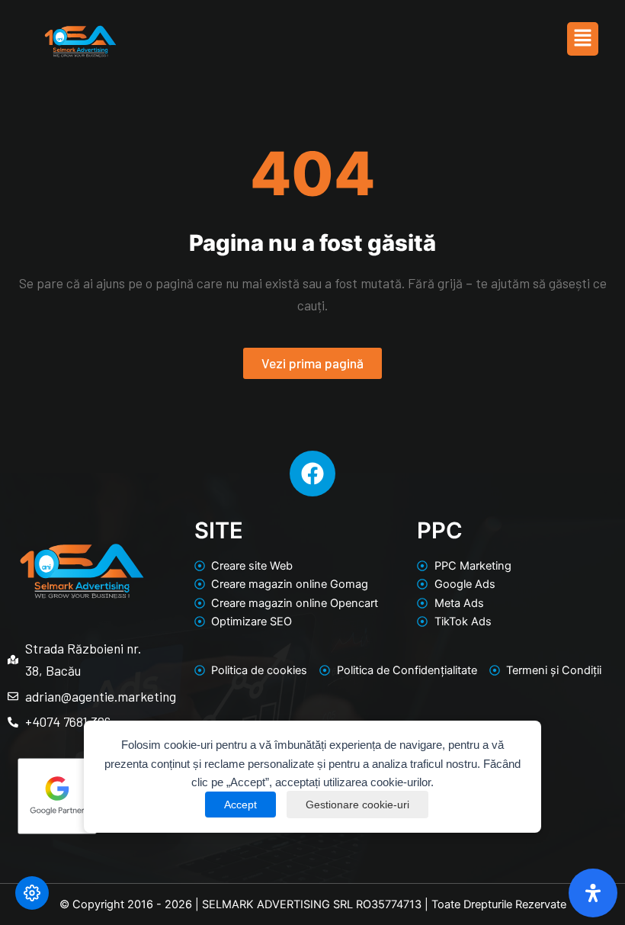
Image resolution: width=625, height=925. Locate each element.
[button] (582, 38)
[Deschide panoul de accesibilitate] (593, 893)
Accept (240, 804)
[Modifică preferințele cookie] (32, 893)
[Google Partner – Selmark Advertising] (82, 796)
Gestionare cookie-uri (357, 804)
